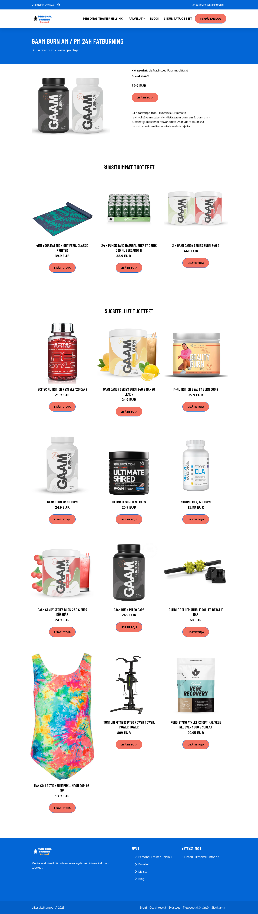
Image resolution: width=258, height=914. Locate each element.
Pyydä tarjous (210, 18)
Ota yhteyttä (158, 907)
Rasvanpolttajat (69, 50)
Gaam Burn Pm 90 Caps (129, 609)
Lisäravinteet (44, 50)
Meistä (142, 872)
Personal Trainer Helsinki (103, 18)
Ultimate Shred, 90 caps (129, 502)
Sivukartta (218, 907)
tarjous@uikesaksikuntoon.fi (208, 4)
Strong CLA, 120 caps (196, 502)
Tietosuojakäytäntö (196, 907)
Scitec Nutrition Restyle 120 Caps (62, 389)
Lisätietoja (145, 97)
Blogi (154, 18)
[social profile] (58, 4)
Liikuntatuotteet (178, 18)
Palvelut (143, 864)
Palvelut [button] (136, 18)
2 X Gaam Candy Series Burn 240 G (195, 245)
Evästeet (174, 907)
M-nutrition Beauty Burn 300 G (195, 389)
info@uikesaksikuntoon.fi (202, 857)
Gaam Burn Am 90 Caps (62, 502)
